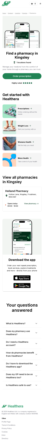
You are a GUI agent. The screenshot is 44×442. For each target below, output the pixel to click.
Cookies (5, 432)
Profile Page (6, 422)
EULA (3, 435)
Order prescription (22, 76)
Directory (5, 438)
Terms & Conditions (8, 425)
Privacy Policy (7, 428)
